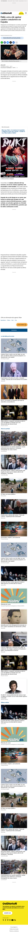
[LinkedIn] (13, 42)
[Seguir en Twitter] (3, 920)
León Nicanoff (4, 451)
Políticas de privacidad (14, 929)
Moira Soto (3, 518)
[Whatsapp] (2, 42)
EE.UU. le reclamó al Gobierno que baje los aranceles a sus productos (12, 401)
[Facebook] (5, 42)
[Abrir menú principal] (26, 13)
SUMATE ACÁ (7, 913)
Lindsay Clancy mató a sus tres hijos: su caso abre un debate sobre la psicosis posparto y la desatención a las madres (13, 355)
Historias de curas (6, 604)
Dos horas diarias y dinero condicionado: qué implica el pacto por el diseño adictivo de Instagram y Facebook (13, 472)
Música (8, 320)
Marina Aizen (3, 495)
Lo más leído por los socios (7, 336)
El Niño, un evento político (8, 494)
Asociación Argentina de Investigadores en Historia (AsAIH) (12, 605)
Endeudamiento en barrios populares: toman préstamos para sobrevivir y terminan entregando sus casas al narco (13, 448)
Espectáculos (3, 320)
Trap (16, 320)
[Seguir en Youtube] (12, 920)
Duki (12, 320)
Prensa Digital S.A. (14, 927)
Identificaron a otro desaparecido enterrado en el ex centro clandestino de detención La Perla (13, 625)
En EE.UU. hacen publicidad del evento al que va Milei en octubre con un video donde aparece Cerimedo (14, 696)
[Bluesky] (8, 42)
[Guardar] (16, 42)
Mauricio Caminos (4, 425)
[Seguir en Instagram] (10, 920)
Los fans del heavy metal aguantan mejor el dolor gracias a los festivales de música (12, 582)
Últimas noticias (5, 702)
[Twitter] (10, 42)
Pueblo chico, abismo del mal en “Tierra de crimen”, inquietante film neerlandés (12, 515)
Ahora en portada (5, 428)
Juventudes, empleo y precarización (10, 537)
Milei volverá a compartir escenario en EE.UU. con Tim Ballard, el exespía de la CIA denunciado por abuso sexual (13, 422)
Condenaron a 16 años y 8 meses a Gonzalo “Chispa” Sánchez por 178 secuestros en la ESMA (14, 378)
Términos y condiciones (14, 931)
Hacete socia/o (21, 13)
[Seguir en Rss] (15, 920)
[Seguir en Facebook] (5, 920)
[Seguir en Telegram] (7, 920)
